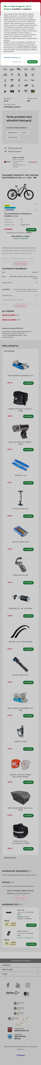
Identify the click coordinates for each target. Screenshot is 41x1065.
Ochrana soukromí (24, 46)
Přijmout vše (32, 62)
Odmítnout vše (17, 62)
